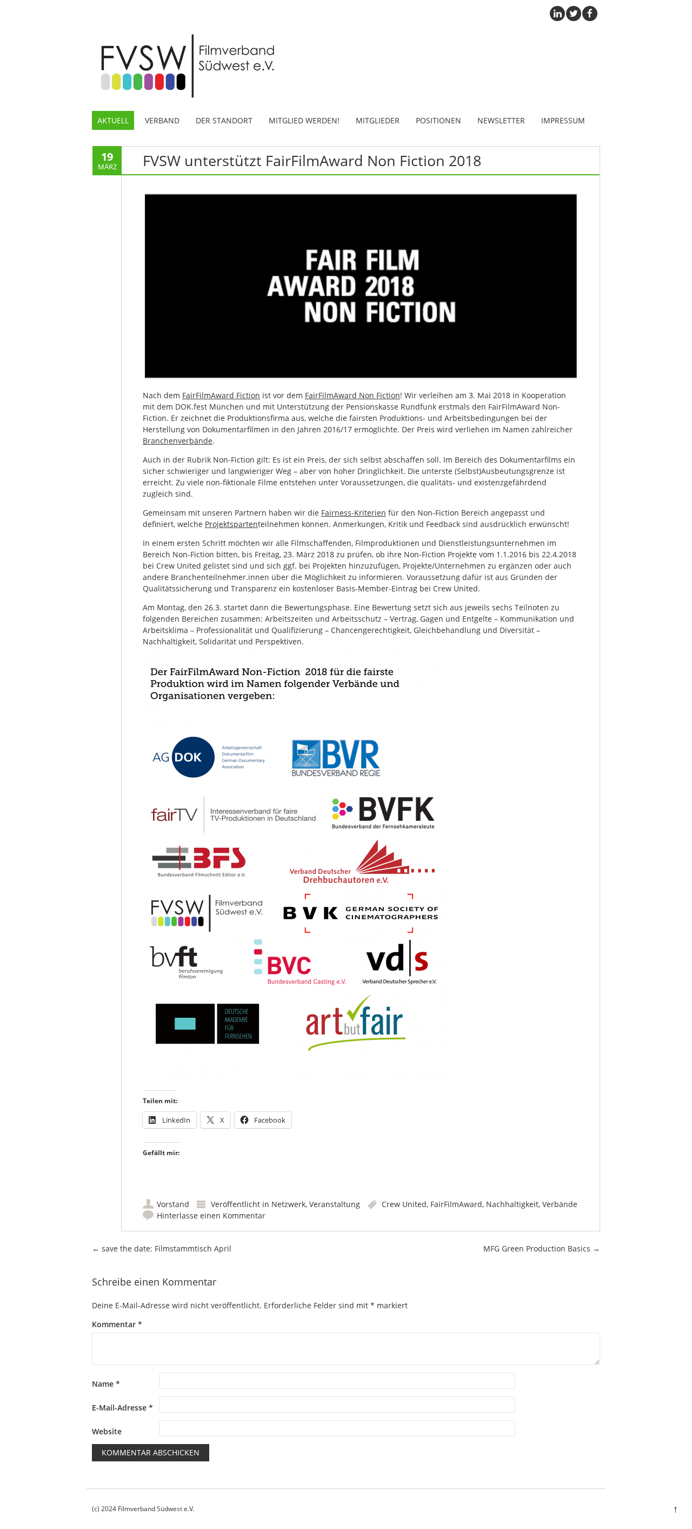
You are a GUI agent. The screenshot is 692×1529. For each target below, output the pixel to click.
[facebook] (590, 13)
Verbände (559, 1204)
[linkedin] (557, 13)
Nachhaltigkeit (512, 1204)
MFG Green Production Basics (541, 1248)
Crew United (404, 1204)
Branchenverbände (177, 441)
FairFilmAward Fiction (221, 395)
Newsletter (501, 120)
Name (106, 1384)
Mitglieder (378, 120)
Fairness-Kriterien (353, 513)
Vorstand (173, 1204)
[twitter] (573, 13)
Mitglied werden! (304, 120)
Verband (162, 120)
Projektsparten (231, 524)
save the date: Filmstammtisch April (161, 1248)
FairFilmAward (456, 1204)
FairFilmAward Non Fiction (352, 395)
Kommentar (117, 1324)
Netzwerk (288, 1204)
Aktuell (113, 120)
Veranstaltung (334, 1204)
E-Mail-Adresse (122, 1407)
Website (107, 1431)
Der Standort (224, 120)
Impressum (563, 120)
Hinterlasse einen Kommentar (211, 1215)
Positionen (438, 120)
